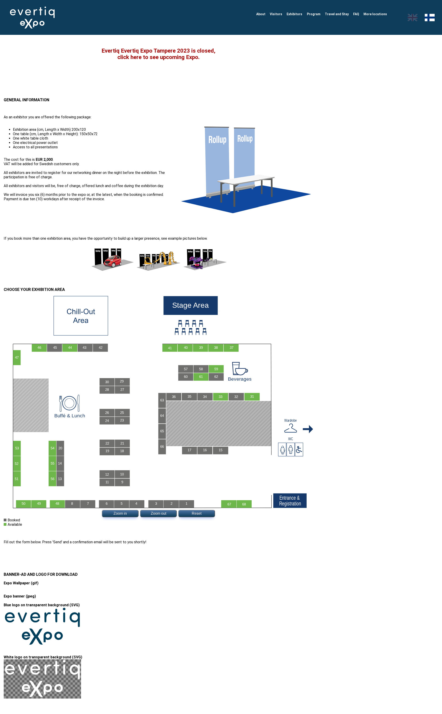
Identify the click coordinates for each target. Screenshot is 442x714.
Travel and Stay (337, 14)
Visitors (276, 14)
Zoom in (120, 513)
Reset (196, 513)
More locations (375, 14)
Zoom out (158, 513)
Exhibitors (294, 14)
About (260, 14)
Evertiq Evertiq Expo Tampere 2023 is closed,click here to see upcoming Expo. (158, 54)
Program (313, 14)
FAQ (356, 14)
